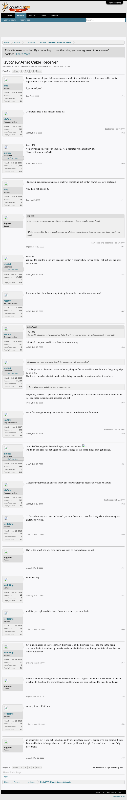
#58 (123, 696)
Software (54, 15)
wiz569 (7, 119)
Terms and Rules (118, 796)
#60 (123, 758)
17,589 (19, 166)
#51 (123, 464)
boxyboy (55, 66)
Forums (20, 15)
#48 (123, 347)
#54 (123, 568)
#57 (123, 663)
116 (20, 171)
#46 (123, 275)
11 (21, 101)
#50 (123, 434)
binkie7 (7, 153)
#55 (123, 596)
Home (9, 15)
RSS (123, 792)
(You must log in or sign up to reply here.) (108, 768)
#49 (123, 403)
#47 (123, 311)
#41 (123, 96)
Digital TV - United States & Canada (28, 66)
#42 (123, 133)
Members (33, 15)
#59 (123, 724)
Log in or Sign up (114, 2)
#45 (123, 247)
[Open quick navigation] (122, 42)
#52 (123, 504)
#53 (123, 534)
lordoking (9, 524)
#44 (123, 200)
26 (21, 135)
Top (119, 792)
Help (107, 792)
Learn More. (23, 54)
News (44, 15)
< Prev (15, 71)
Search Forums (10, 20)
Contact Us (99, 792)
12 (21, 95)
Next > (39, 71)
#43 (123, 163)
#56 (123, 629)
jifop (6, 85)
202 (20, 129)
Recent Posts (25, 20)
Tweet (5, 776)
